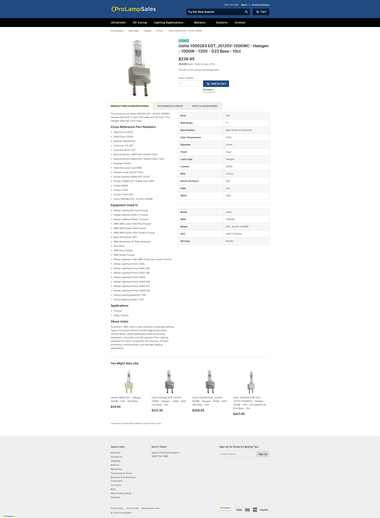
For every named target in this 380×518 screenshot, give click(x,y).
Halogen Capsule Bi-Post (145, 423)
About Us (115, 452)
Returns (115, 465)
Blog (113, 489)
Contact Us (116, 456)
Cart (263, 11)
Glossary (115, 497)
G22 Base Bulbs (127, 423)
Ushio (158, 423)
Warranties (116, 469)
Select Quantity (186, 78)
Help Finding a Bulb (121, 493)
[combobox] (218, 12)
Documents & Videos (170, 106)
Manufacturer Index (150, 508)
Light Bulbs (134, 31)
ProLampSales (117, 31)
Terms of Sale (132, 508)
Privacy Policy (117, 508)
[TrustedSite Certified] (209, 90)
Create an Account (260, 5)
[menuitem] (119, 22)
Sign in (244, 5)
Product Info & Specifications (130, 106)
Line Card (116, 485)
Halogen (147, 31)
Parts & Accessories (205, 106)
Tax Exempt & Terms (121, 473)
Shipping (115, 460)
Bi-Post (159, 31)
